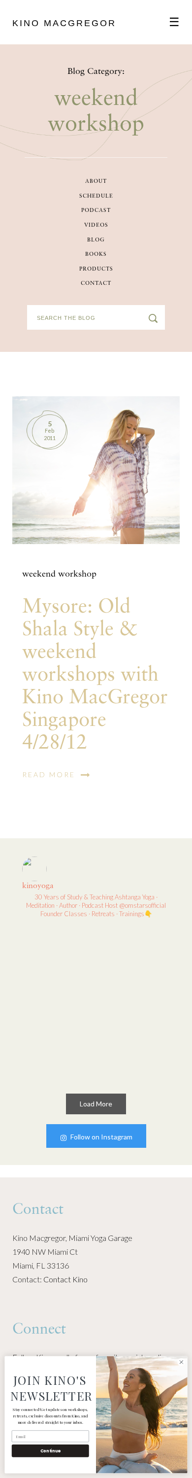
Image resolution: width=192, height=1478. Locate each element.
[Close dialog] (181, 1362)
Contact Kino (65, 1279)
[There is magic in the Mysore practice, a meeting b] (135, 965)
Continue (50, 1451)
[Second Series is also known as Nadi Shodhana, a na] (57, 1043)
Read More (50, 774)
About (96, 181)
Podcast (96, 210)
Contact (96, 283)
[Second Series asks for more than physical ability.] (135, 1043)
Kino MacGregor (64, 23)
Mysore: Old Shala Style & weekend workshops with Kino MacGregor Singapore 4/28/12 (95, 675)
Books (96, 254)
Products (96, 269)
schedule (96, 196)
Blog (96, 240)
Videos (96, 225)
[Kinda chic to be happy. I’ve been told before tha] (57, 965)
